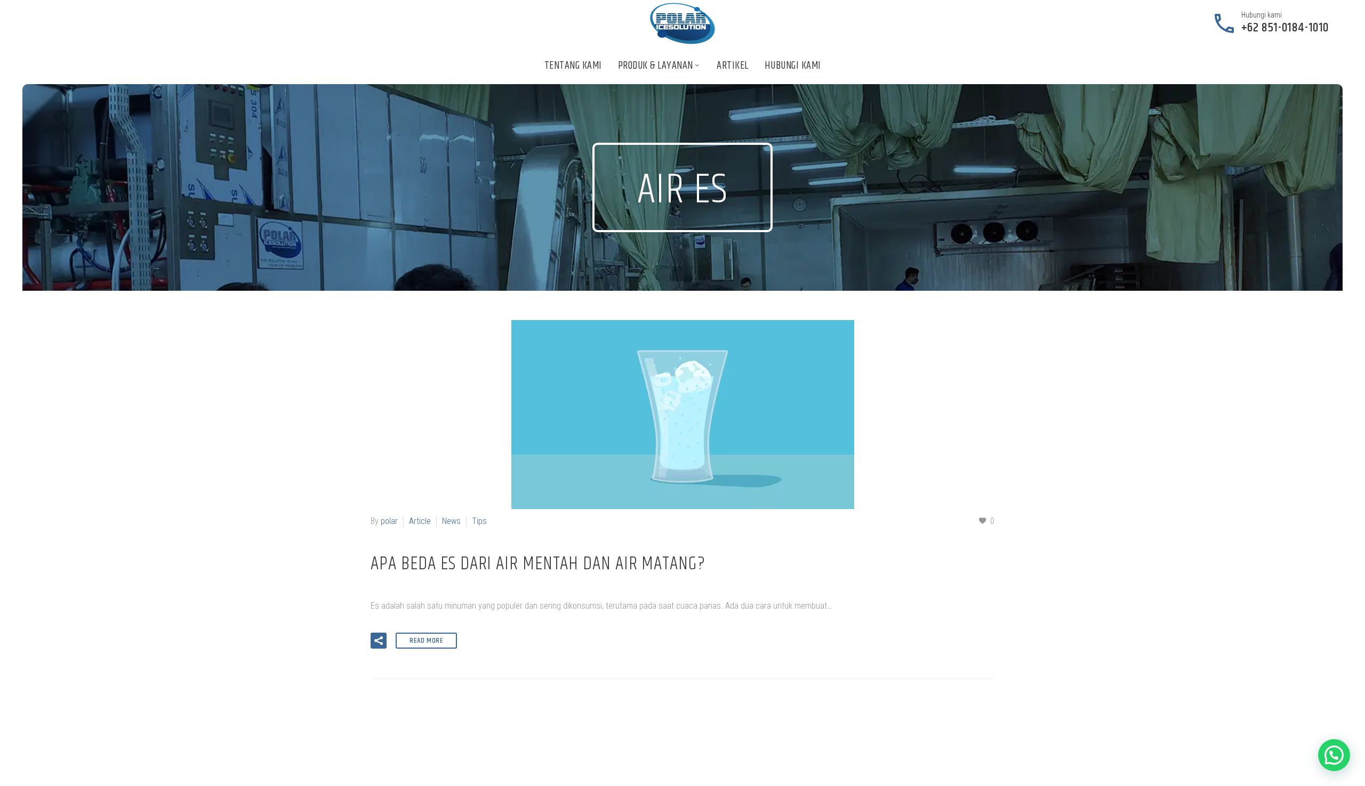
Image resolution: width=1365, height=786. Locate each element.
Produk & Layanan (655, 66)
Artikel (733, 66)
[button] (379, 641)
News (451, 521)
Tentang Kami (573, 66)
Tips (479, 521)
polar (389, 521)
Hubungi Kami (793, 66)
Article (420, 521)
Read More (426, 640)
